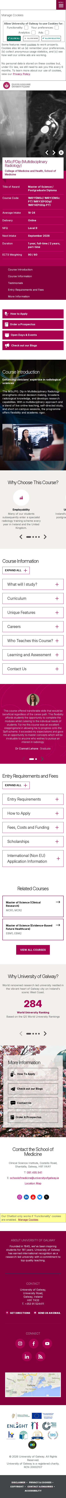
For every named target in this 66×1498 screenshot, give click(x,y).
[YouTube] (33, 1197)
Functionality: (15, 27)
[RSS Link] (40, 1356)
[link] (32, 1416)
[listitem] (33, 130)
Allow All (15, 38)
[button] (46, 152)
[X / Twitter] (46, 1197)
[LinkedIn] (26, 1197)
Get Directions (20, 1313)
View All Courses (33, 949)
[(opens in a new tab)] (33, 1419)
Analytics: (24, 32)
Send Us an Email (49, 1313)
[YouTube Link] (47, 1343)
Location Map (33, 1183)
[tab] (28, 537)
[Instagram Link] (20, 1343)
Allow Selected (52, 38)
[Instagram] (19, 1197)
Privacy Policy (21, 74)
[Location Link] (33, 1394)
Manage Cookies (28, 1219)
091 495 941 (34, 1172)
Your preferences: (42, 27)
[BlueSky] (39, 1197)
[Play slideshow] (61, 152)
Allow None (32, 38)
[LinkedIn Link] (27, 1356)
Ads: (41, 32)
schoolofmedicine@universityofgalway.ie (34, 1177)
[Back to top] (60, 1492)
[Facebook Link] (33, 1343)
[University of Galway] (16, 86)
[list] (33, 130)
